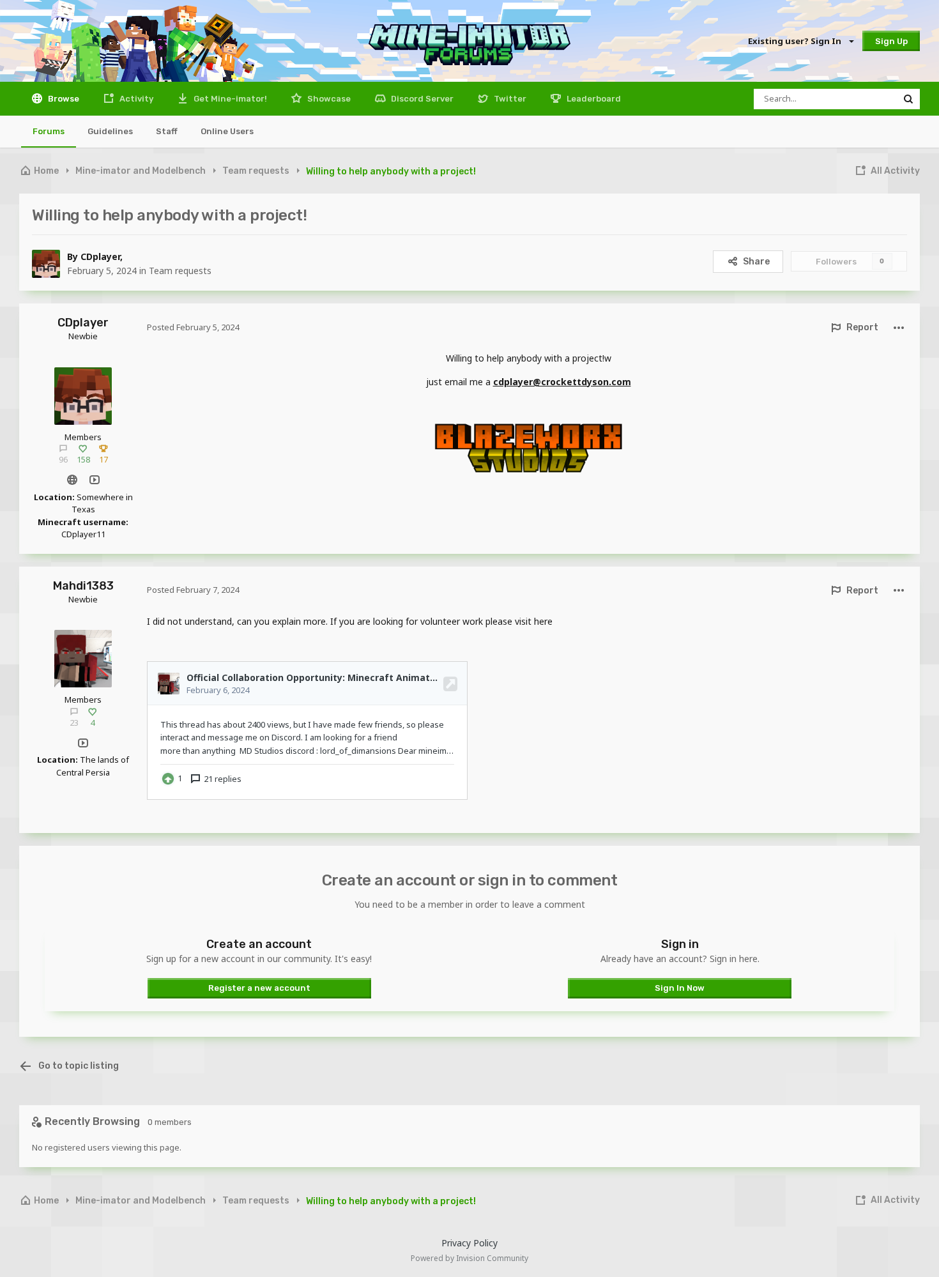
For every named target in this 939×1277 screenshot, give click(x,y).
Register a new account (259, 988)
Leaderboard (593, 98)
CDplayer (100, 256)
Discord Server (421, 98)
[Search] (908, 99)
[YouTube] (94, 480)
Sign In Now (680, 988)
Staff (167, 131)
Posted (193, 327)
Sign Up (891, 41)
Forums (49, 131)
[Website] (72, 480)
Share (756, 261)
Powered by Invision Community (469, 1258)
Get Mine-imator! (229, 98)
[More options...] (898, 327)
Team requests (180, 270)
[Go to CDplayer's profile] (46, 264)
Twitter (509, 98)
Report (862, 327)
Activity (135, 98)
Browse (62, 98)
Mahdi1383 (83, 586)
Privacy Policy (469, 1243)
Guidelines (110, 131)
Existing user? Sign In (796, 41)
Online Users (227, 131)
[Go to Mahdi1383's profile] (83, 658)
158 (83, 459)
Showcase (328, 98)
